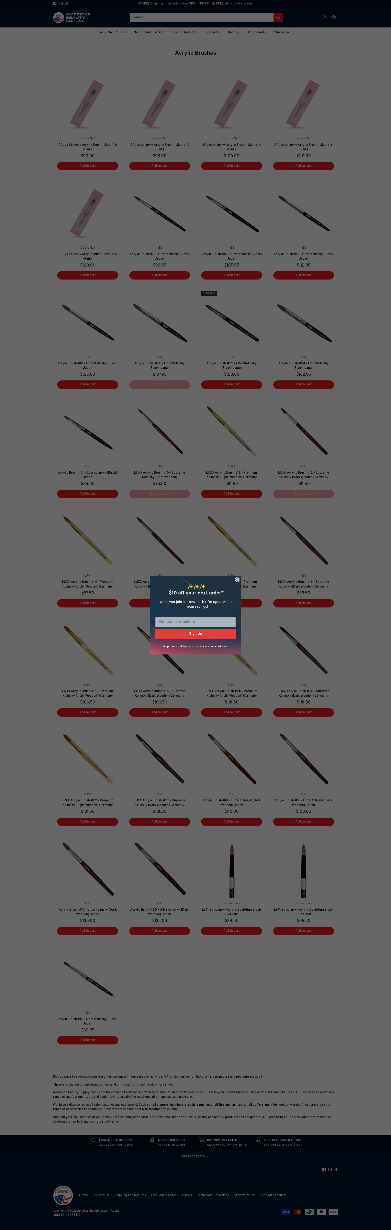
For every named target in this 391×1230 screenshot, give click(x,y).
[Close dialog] (238, 579)
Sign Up (195, 633)
